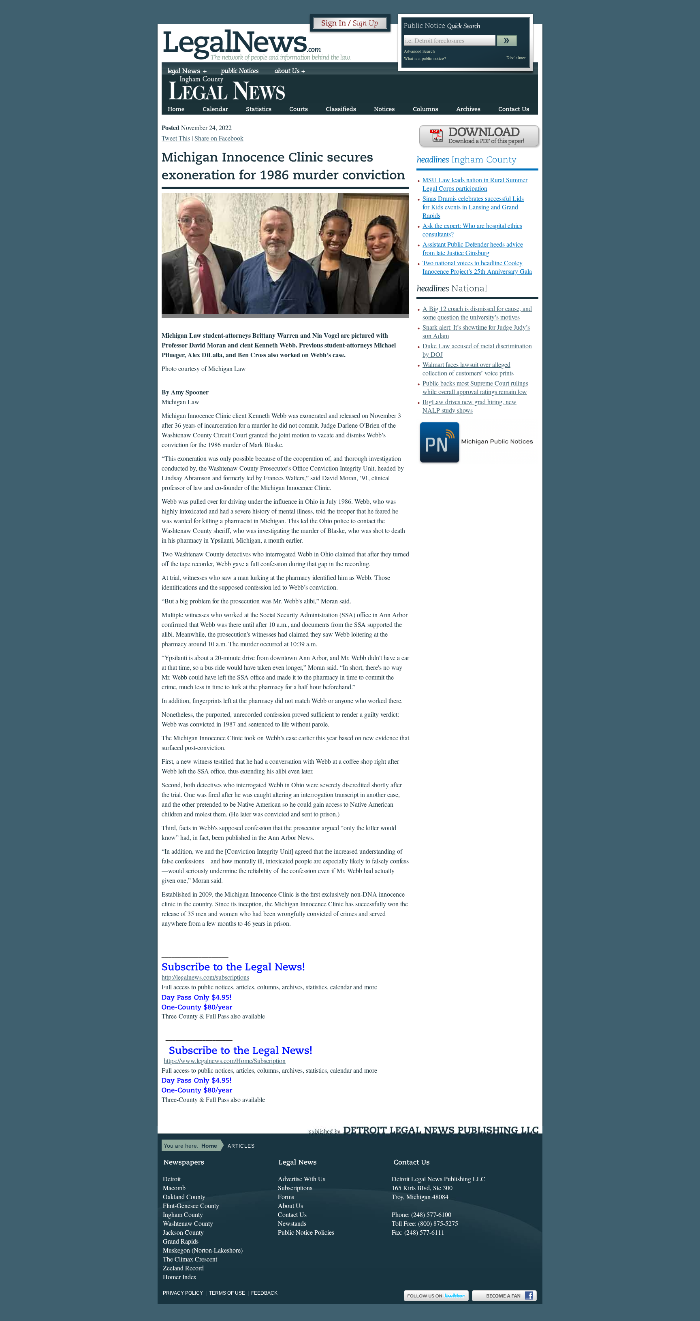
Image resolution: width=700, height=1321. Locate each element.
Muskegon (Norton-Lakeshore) (203, 1250)
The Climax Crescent (190, 1259)
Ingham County (183, 1214)
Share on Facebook (218, 138)
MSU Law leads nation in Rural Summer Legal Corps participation (475, 183)
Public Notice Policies (306, 1232)
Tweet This (176, 138)
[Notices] (384, 107)
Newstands (292, 1223)
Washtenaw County (188, 1223)
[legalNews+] (187, 72)
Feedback (264, 1293)
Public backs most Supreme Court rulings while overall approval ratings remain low (475, 387)
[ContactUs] (513, 107)
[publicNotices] (240, 72)
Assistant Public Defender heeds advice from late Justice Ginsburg (473, 248)
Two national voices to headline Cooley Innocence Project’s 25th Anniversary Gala (477, 266)
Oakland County (184, 1196)
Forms (286, 1196)
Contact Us (292, 1214)
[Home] (176, 107)
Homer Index (179, 1276)
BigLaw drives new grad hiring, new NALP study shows (469, 405)
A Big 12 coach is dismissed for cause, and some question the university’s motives (477, 312)
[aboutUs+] (290, 72)
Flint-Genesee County (191, 1205)
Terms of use (227, 1293)
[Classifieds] (341, 107)
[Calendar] (215, 107)
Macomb (174, 1187)
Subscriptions (295, 1187)
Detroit (172, 1178)
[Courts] (298, 107)
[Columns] (425, 107)
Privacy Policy (183, 1293)
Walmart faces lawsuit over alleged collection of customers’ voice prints (468, 368)
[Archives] (468, 107)
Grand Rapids (180, 1241)
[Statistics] (258, 107)
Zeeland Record (183, 1267)
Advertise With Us (301, 1178)
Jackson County (183, 1232)
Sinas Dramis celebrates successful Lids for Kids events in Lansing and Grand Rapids (473, 206)
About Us (290, 1205)
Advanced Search (419, 51)
